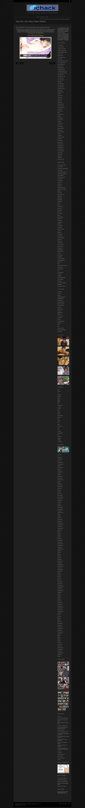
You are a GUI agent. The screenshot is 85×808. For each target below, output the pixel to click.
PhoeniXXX (59, 274)
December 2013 (60, 585)
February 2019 (60, 495)
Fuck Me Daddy (60, 756)
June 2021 (59, 474)
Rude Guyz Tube (60, 145)
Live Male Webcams (61, 260)
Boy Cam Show (60, 206)
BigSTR (59, 112)
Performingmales (61, 272)
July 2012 (59, 614)
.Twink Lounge (60, 90)
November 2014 (60, 566)
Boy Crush (59, 211)
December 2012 (60, 606)
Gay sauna (59, 750)
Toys (58, 429)
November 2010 (60, 649)
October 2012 (60, 609)
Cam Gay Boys (60, 222)
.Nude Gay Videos (61, 85)
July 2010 (59, 656)
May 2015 (59, 555)
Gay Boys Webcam (61, 237)
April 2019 (59, 491)
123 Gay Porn (60, 97)
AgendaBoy (60, 185)
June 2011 (59, 637)
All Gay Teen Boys (61, 105)
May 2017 (59, 516)
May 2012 (59, 618)
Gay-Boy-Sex (60, 248)
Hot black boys (64, 778)
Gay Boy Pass (60, 236)
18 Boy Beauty (60, 180)
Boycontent (60, 220)
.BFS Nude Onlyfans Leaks (62, 52)
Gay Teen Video (60, 246)
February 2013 (60, 602)
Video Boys (56, 19)
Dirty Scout (59, 310)
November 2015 (60, 545)
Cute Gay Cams (60, 123)
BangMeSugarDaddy (61, 296)
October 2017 (60, 510)
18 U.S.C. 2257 (65, 803)
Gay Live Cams (60, 130)
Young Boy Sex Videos (61, 286)
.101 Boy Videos (60, 166)
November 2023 (60, 464)
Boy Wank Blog (60, 117)
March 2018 (60, 505)
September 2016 (60, 528)
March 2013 (60, 600)
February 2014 (60, 581)
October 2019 (60, 486)
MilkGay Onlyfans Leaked (62, 265)
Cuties (59, 410)
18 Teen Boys (60, 98)
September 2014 (60, 569)
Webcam (59, 439)
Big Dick (59, 400)
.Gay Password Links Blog (62, 72)
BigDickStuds (60, 197)
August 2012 (60, 613)
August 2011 (60, 633)
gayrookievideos (60, 249)
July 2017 (59, 514)
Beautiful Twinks (60, 298)
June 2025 (59, 460)
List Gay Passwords (61, 258)
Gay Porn (59, 133)
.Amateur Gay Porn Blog (62, 50)
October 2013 (60, 588)
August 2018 (60, 500)
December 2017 (60, 509)
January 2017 (60, 521)
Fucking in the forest (61, 754)
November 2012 (60, 607)
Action (59, 389)
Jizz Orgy (59, 253)
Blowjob (59, 401)
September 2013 (60, 590)
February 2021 (60, 476)
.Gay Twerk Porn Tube (61, 76)
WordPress (39, 803)
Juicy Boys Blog (60, 255)
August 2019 (60, 488)
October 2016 (60, 526)
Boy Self (59, 116)
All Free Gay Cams (61, 104)
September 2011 (60, 632)
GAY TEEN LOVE (60, 242)
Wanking (59, 438)
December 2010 (60, 647)
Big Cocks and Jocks (61, 302)
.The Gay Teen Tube (61, 88)
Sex (58, 422)
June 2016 (59, 533)
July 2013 (59, 594)
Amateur (59, 391)
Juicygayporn (60, 256)
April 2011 (59, 640)
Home (41, 19)
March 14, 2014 (19, 27)
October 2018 (60, 498)
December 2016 (60, 523)
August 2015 (60, 550)
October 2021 (60, 472)
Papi (58, 270)
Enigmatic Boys (60, 312)
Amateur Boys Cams (61, 107)
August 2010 (60, 654)
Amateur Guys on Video (62, 189)
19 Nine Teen (60, 291)
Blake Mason (60, 201)
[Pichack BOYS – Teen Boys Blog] (42, 5)
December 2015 (60, 543)
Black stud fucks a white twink (63, 718)
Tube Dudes (60, 156)
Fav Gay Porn (60, 124)
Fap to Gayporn (60, 234)
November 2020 (60, 479)
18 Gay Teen (60, 182)
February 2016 (60, 540)
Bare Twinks (60, 192)
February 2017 (60, 519)
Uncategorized (60, 432)
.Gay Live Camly (60, 66)
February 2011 (60, 644)
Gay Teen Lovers (60, 244)
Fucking (46, 19)
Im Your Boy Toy (60, 315)
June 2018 (59, 502)
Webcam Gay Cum (61, 159)
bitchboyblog (60, 199)
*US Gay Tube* (60, 178)
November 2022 (60, 467)
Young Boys (60, 441)
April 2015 (59, 557)
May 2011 (59, 639)
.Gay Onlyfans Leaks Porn (62, 71)
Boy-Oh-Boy (60, 218)
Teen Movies (60, 426)
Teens (59, 427)
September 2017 (60, 512)
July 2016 (59, 531)
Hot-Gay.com (60, 138)
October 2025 (60, 458)
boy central (59, 208)
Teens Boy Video (60, 149)
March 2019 (60, 493)
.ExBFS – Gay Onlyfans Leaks (63, 60)
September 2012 (60, 611)
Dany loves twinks (61, 229)
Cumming (59, 408)
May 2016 (59, 535)
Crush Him (59, 121)
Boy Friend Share (61, 114)
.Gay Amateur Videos (61, 64)
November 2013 (60, 587)
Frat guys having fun (61, 757)
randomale (59, 275)
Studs (59, 424)
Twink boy (53, 19)
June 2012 (59, 616)
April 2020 (59, 483)
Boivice (59, 203)
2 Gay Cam (59, 100)
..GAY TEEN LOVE (60, 45)
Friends (43, 19)
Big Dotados (60, 196)
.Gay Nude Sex (60, 170)
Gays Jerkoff (60, 135)
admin (24, 27)
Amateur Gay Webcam (61, 187)
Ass (58, 393)
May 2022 (59, 469)
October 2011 (60, 630)
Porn (58, 419)
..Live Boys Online (61, 46)
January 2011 (60, 645)
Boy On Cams (60, 213)
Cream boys (60, 227)
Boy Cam (59, 204)
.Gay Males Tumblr (61, 67)
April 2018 (59, 503)
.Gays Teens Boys (61, 79)
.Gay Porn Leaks (60, 74)
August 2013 (60, 592)
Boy (58, 403)
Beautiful (59, 396)
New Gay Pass (60, 142)
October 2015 (60, 547)
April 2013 (59, 599)
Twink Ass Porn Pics (61, 730)
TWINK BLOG (60, 157)
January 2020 (60, 484)
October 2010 (60, 651)
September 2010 (60, 652)
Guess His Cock (60, 251)
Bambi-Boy (59, 191)
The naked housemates (62, 282)
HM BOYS (59, 314)
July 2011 (59, 635)
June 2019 (59, 490)
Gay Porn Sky (60, 241)
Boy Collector (60, 210)
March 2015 (60, 559)
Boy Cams (59, 716)
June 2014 (59, 574)
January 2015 (60, 562)
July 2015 (59, 552)
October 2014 (60, 568)
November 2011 (60, 628)
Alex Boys (59, 295)
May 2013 (59, 597)
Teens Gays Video (61, 150)
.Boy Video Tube (60, 55)
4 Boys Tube (60, 184)
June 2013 (59, 595)
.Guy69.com (60, 81)
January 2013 (60, 604)
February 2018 (60, 507)
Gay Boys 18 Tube (61, 128)
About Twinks (60, 102)
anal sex (46, 27)
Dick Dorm (59, 230)
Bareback (59, 394)
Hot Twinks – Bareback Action (63, 725)
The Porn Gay (60, 152)
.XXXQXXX (59, 93)
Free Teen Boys (60, 126)
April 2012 (59, 619)
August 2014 (60, 571)
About (66, 779)
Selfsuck (59, 420)
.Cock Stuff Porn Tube (61, 57)
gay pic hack (60, 239)
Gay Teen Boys (49, 19)
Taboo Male (60, 281)
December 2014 (60, 564)
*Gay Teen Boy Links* (61, 177)
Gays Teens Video (61, 137)
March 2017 (60, 517)
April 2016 (59, 536)
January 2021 (60, 478)
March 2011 (60, 642)
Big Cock (59, 398)
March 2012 (60, 621)
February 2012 (60, 623)
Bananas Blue (60, 109)
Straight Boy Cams (61, 147)
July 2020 (59, 481)
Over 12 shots (63, 786)
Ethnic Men (59, 232)
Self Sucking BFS (60, 279)
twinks (48, 27)
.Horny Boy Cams (60, 83)
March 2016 (60, 538)
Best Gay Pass (60, 111)
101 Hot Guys (60, 95)
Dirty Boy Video (60, 309)
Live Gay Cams (60, 140)
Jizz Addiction (60, 317)
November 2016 (60, 524)
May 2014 (59, 576)
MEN (58, 263)
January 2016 (60, 542)
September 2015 (60, 548)
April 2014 (59, 578)
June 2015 (59, 554)
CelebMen (59, 223)
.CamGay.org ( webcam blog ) (63, 168)
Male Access (60, 261)
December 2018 (60, 497)
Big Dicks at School (61, 194)
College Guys (60, 405)
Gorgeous (59, 417)
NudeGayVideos (60, 268)
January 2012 (60, 625)
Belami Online (60, 300)
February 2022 (60, 471)
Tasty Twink (60, 331)
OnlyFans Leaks (60, 143)
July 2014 (59, 573)
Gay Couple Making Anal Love (63, 731)
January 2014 (60, 583)
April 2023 (59, 465)
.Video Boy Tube (60, 91)
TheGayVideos (60, 154)
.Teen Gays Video (61, 86)
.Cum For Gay (60, 59)
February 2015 (60, 561)
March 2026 (60, 457)
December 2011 (60, 626)
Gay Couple (60, 752)
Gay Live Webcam (61, 131)
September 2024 (60, 462)
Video (59, 434)
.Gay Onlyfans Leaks (61, 69)
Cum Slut (59, 759)
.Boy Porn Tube (60, 53)
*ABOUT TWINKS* (61, 175)
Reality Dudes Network (62, 277)
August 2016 (60, 529)
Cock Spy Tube (60, 119)
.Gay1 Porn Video (61, 78)
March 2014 (60, 580)
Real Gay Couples (61, 328)
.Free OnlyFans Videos (61, 62)
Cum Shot (59, 406)
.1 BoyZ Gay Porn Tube (62, 48)
